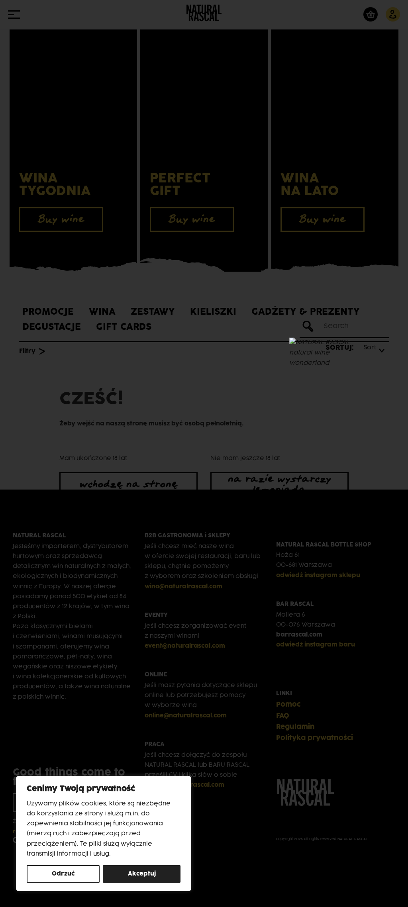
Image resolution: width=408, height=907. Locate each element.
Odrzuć (63, 874)
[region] (103, 833)
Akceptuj (142, 874)
